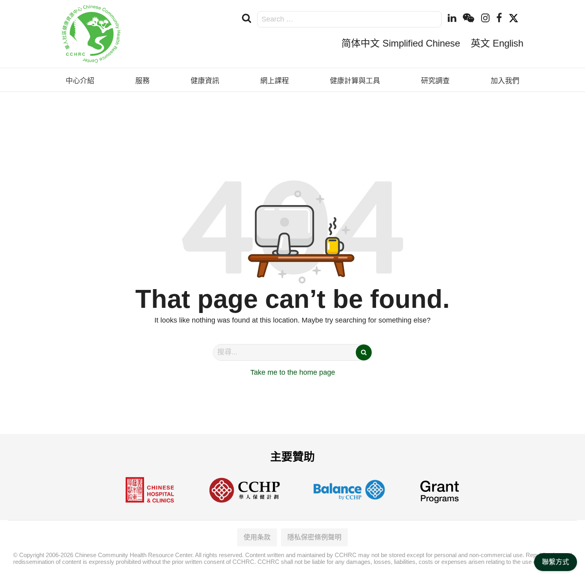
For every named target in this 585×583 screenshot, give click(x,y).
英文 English (497, 43)
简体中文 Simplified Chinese (400, 43)
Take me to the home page (292, 372)
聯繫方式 (555, 562)
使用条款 (257, 537)
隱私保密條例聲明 (314, 537)
